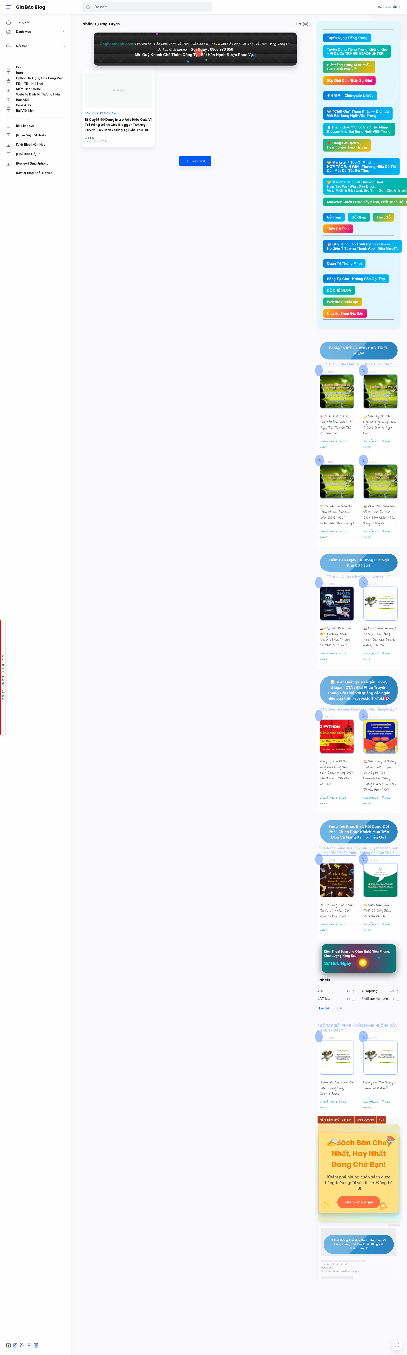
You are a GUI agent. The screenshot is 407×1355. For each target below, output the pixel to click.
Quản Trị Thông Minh (344, 263)
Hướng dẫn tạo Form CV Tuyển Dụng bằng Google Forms (336, 1087)
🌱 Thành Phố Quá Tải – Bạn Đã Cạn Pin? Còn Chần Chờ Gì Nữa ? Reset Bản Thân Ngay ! (337, 514)
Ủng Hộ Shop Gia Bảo (345, 313)
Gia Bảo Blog (30, 7)
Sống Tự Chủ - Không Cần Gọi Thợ (356, 279)
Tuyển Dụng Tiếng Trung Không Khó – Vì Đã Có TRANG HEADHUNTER (357, 51)
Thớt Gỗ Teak (338, 229)
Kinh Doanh (365, 1120)
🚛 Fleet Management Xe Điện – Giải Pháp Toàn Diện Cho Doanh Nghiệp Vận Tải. (379, 636)
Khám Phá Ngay (358, 1202)
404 (381, 1120)
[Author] (89, 138)
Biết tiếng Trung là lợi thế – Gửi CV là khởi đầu (349, 67)
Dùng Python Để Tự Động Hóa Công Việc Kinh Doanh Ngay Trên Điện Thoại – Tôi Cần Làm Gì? (336, 772)
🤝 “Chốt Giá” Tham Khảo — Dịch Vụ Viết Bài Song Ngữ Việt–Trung (358, 113)
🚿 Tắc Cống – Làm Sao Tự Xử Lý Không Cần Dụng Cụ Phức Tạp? (337, 910)
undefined (327, 441)
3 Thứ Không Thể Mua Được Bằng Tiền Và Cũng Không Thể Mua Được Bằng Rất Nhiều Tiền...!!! (358, 1244)
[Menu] (8, 7)
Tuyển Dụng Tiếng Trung (347, 38)
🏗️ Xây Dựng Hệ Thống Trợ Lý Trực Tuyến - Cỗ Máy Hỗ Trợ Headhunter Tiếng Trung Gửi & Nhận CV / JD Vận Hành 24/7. (379, 775)
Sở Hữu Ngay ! (339, 963)
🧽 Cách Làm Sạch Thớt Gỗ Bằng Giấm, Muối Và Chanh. (377, 910)
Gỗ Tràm (334, 217)
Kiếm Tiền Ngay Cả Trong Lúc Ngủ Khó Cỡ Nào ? (358, 562)
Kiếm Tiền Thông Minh (336, 1120)
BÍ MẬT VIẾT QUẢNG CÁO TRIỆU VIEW (359, 350)
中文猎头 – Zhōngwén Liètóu (350, 96)
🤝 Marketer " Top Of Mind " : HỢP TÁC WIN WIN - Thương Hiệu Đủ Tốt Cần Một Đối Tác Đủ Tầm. (361, 166)
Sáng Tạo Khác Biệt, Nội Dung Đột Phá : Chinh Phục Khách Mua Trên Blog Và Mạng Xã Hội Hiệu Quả (358, 832)
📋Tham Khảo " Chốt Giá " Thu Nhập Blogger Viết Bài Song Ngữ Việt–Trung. (359, 129)
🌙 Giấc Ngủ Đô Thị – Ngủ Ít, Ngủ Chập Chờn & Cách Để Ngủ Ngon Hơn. (379, 424)
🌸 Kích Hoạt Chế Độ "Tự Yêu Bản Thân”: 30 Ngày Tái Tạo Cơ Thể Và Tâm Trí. (337, 424)
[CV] (88, 113)
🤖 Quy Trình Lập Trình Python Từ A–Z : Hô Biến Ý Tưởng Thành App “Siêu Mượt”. (362, 246)
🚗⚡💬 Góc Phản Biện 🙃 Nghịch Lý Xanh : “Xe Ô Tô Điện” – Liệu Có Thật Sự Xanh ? (335, 636)
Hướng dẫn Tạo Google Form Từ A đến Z (379, 1085)
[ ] (195, 49)
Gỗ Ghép (358, 217)
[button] (88, 7)
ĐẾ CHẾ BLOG (339, 290)
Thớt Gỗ (384, 217)
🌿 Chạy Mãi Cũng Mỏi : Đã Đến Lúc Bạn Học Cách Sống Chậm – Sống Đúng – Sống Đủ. (380, 514)
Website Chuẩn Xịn (342, 302)
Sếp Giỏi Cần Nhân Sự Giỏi (349, 80)
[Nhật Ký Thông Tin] (104, 113)
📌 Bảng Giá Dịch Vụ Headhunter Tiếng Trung (347, 145)
